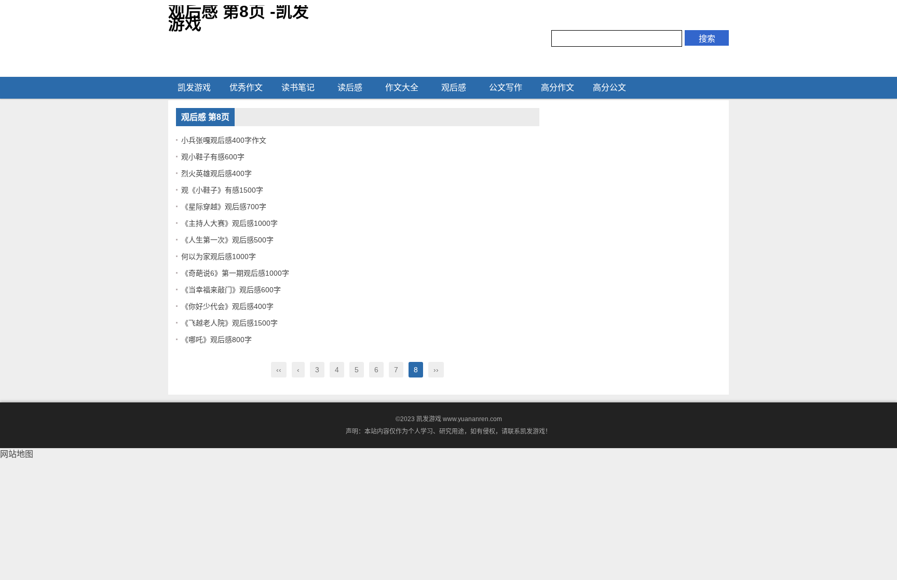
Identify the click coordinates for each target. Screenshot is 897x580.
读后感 (349, 87)
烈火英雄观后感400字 (216, 173)
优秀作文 (246, 87)
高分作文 (557, 87)
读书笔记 (298, 87)
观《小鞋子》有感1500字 (222, 190)
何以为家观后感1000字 (218, 256)
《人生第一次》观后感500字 (227, 240)
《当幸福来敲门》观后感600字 (231, 290)
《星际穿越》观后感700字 (223, 207)
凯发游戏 (194, 87)
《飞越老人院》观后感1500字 (229, 323)
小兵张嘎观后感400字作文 (223, 140)
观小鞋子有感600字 (212, 157)
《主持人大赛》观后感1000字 (229, 223)
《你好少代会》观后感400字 (227, 306)
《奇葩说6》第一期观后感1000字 (235, 273)
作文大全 (401, 87)
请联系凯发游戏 (523, 431)
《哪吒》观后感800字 (216, 339)
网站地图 (16, 454)
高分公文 (609, 87)
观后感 (453, 87)
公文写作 (505, 87)
